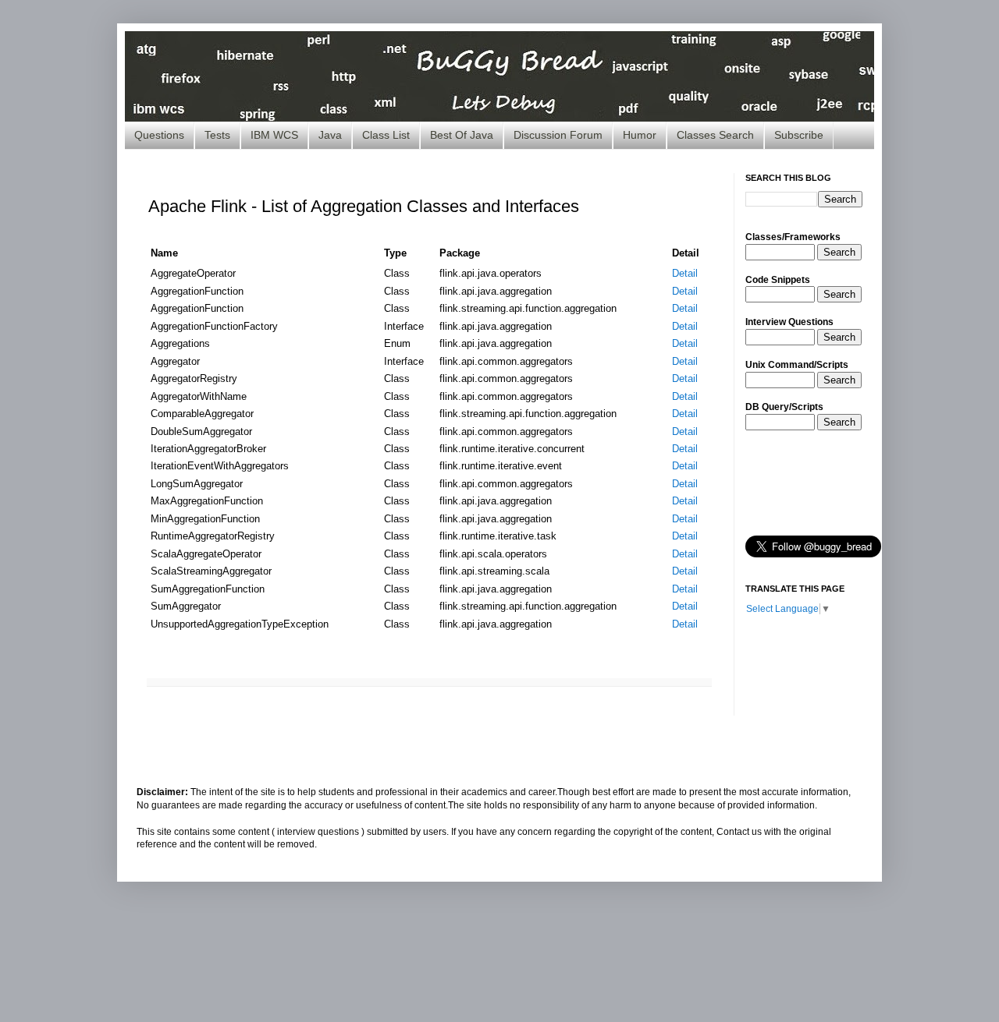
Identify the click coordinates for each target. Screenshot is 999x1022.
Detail (685, 273)
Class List (386, 135)
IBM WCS (274, 135)
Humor (639, 135)
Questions (159, 135)
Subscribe (798, 135)
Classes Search (715, 135)
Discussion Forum (558, 135)
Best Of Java (461, 135)
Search (839, 252)
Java (330, 135)
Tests (217, 135)
